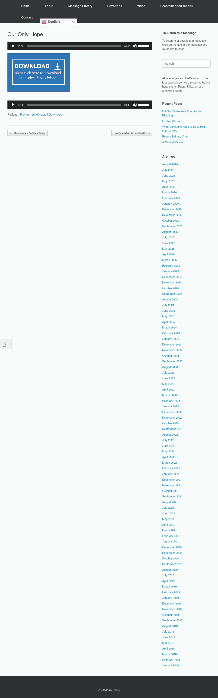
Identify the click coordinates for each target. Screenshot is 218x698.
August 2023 (170, 367)
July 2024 (168, 305)
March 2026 (169, 192)
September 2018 (172, 620)
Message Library (80, 6)
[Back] (5, 344)
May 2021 (168, 519)
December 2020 (172, 547)
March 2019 (169, 586)
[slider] (144, 46)
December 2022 (172, 412)
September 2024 (172, 294)
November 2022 (172, 417)
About (48, 6)
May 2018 (168, 643)
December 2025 (172, 209)
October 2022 (170, 423)
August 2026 (170, 164)
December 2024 (172, 277)
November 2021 (172, 485)
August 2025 (170, 232)
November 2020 (172, 553)
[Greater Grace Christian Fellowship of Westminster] (7, 11)
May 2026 (168, 181)
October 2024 (170, 288)
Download (55, 114)
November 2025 (172, 215)
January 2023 (170, 406)
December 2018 (172, 603)
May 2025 (168, 248)
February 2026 (171, 198)
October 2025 (170, 220)
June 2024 (168, 311)
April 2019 (168, 581)
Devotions (114, 6)
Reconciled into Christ (175, 136)
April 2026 (168, 187)
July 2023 (168, 372)
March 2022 (169, 462)
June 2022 (168, 446)
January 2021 (170, 541)
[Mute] (135, 46)
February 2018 (171, 660)
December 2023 (172, 344)
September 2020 (172, 564)
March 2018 (169, 654)
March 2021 (169, 530)
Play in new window (33, 114)
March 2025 (169, 260)
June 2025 (168, 243)
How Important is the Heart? (132, 133)
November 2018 (172, 609)
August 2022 (170, 434)
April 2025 (168, 254)
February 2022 (171, 468)
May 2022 (168, 451)
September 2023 (172, 361)
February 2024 (171, 333)
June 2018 (168, 637)
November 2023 (172, 350)
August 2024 (170, 299)
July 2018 (168, 631)
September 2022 (172, 429)
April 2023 (168, 389)
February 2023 (171, 401)
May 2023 (168, 384)
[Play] (13, 46)
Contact (27, 17)
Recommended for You (176, 6)
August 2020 (170, 570)
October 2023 (170, 356)
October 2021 (170, 491)
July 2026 (168, 170)
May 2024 (168, 316)
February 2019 (171, 592)
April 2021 (168, 524)
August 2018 (170, 626)
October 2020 (170, 558)
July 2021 (168, 507)
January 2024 (170, 339)
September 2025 (172, 226)
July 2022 (168, 440)
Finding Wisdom (172, 121)
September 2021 (172, 496)
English (53, 21)
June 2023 (168, 378)
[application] (79, 46)
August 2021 (170, 502)
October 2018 (170, 615)
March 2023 (169, 395)
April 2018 (168, 648)
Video (141, 6)
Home (25, 6)
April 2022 (168, 457)
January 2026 (170, 203)
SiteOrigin (106, 689)
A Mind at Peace (172, 142)
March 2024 (169, 327)
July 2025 (168, 237)
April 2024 (168, 322)
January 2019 (170, 598)
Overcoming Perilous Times (27, 133)
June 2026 (168, 175)
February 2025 (171, 265)
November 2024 (172, 282)
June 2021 (168, 513)
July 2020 (168, 575)
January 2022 (170, 474)
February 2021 (171, 536)
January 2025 (170, 271)
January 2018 (170, 665)
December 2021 (172, 479)
